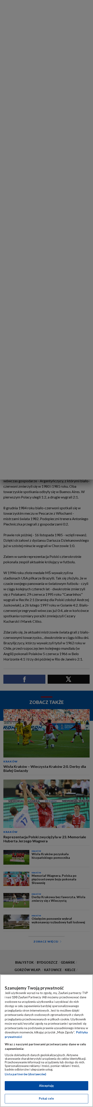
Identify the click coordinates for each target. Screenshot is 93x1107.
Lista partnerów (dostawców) (25, 1074)
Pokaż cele (46, 1098)
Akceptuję (46, 1085)
